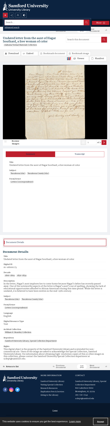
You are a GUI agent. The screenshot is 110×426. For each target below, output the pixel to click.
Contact (55, 411)
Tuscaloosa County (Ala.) (38, 173)
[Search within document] (104, 40)
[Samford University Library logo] (26, 6)
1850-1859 (21, 275)
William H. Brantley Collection (18, 332)
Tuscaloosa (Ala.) (18, 173)
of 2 (99, 142)
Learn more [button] (75, 421)
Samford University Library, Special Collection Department (31, 341)
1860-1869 (10, 275)
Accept (100, 421)
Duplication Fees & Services (52, 391)
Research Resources (49, 388)
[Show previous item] (83, 142)
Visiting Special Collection (52, 384)
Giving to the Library (49, 395)
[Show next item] (104, 142)
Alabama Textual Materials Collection (20, 45)
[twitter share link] (17, 389)
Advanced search (12, 27)
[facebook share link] (5, 389)
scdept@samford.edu (84, 398)
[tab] (30, 154)
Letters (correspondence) (22, 182)
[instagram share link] (11, 389)
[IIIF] (69, 58)
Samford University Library (52, 381)
